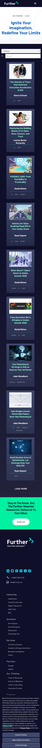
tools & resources (15, 678)
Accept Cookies (21, 735)
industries (12, 594)
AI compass (13, 623)
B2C (9, 613)
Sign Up (21, 522)
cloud (10, 655)
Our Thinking (18, 16)
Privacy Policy (25, 728)
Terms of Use (7, 726)
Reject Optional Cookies (21, 740)
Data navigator (14, 627)
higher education (15, 606)
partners (11, 661)
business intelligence (16, 652)
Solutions (11, 619)
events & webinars (15, 681)
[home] (16, 3)
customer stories (15, 688)
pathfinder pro (14, 634)
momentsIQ (12, 630)
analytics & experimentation (19, 648)
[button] (35, 3)
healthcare (12, 599)
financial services (15, 602)
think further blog (15, 685)
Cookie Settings (21, 745)
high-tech (12, 609)
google (11, 666)
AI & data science (15, 644)
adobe (10, 669)
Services (11, 640)
